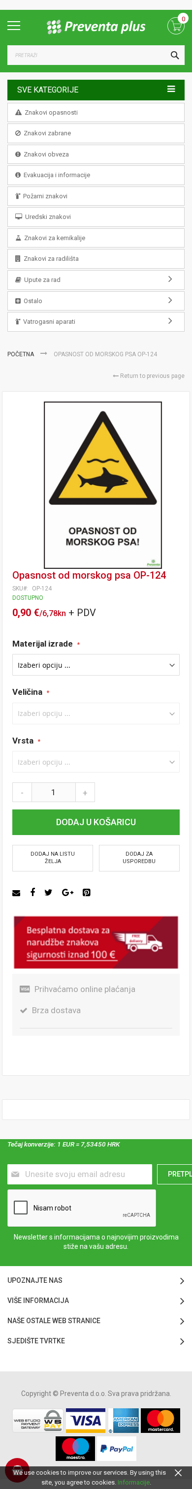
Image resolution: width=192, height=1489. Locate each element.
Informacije (134, 1482)
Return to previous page (152, 375)
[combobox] (96, 55)
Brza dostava (56, 1010)
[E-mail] (17, 892)
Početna (21, 354)
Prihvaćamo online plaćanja (84, 989)
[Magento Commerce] (96, 27)
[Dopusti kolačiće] (178, 1472)
